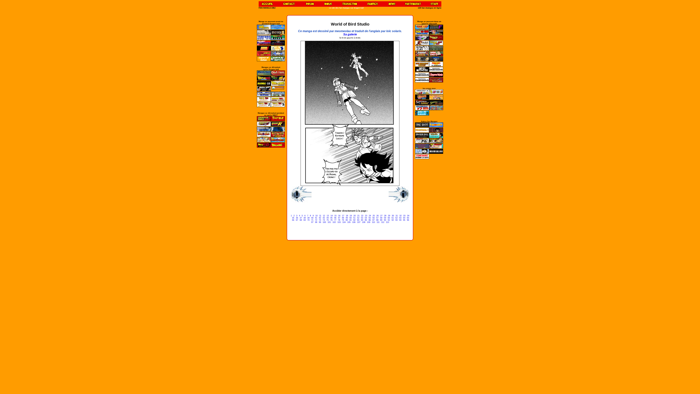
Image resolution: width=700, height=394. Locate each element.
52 (358, 218)
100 (324, 222)
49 (347, 218)
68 (301, 220)
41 (316, 218)
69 (305, 220)
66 (293, 220)
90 (385, 220)
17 (343, 216)
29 (389, 216)
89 (381, 220)
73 (320, 220)
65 (408, 218)
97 (312, 222)
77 (335, 220)
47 (339, 218)
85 (366, 220)
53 (362, 218)
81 (350, 220)
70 (308, 220)
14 (331, 216)
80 (347, 220)
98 (316, 222)
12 (324, 216)
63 (400, 218)
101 (329, 222)
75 (327, 220)
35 (293, 218)
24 (370, 216)
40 (312, 218)
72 (316, 220)
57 (377, 218)
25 (374, 216)
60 (389, 218)
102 (334, 222)
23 (366, 216)
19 (351, 216)
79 (343, 220)
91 (389, 220)
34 (408, 216)
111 (378, 222)
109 (368, 222)
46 (335, 218)
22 (362, 216)
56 (373, 218)
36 (297, 218)
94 (400, 220)
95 (404, 220)
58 (381, 218)
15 (335, 216)
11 (320, 216)
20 (354, 216)
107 (358, 222)
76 (331, 220)
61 (393, 218)
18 (347, 216)
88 (377, 220)
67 (297, 220)
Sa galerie (350, 34)
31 (397, 216)
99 (320, 222)
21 (358, 216)
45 (331, 218)
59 (385, 218)
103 (339, 222)
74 (324, 220)
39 (308, 218)
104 (344, 222)
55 (370, 218)
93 (396, 220)
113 (387, 222)
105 (349, 222)
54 (366, 218)
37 (301, 218)
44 (327, 218)
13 (328, 216)
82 (354, 220)
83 (358, 220)
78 (339, 220)
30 (393, 216)
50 (350, 218)
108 (363, 222)
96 (408, 220)
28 (385, 216)
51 (354, 218)
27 (381, 216)
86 (370, 220)
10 (316, 216)
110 (373, 222)
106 (353, 222)
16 (339, 216)
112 (382, 222)
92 (393, 220)
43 (324, 218)
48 (343, 218)
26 (377, 216)
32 (400, 216)
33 (404, 216)
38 (305, 218)
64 (404, 218)
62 (396, 218)
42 (320, 218)
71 (312, 220)
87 (373, 220)
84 (362, 220)
